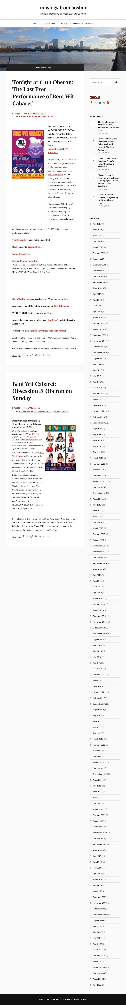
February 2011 (99, 815)
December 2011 (99, 756)
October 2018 (99, 276)
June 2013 (97, 651)
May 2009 (97, 938)
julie (17, 113)
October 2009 (99, 908)
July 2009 (97, 926)
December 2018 (99, 265)
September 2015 (100, 493)
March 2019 (98, 247)
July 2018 (97, 294)
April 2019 (97, 241)
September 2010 (100, 844)
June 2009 (97, 932)
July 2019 (97, 224)
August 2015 (98, 499)
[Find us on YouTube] (108, 102)
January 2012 (98, 750)
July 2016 (97, 434)
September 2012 (100, 704)
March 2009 (98, 949)
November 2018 (100, 270)
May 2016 (97, 446)
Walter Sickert (46, 313)
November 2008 (100, 967)
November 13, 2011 (37, 113)
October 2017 (99, 346)
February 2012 (99, 745)
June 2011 (97, 791)
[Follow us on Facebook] (91, 102)
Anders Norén (80, 999)
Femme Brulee (35, 246)
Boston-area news (28, 117)
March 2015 (98, 528)
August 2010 (98, 850)
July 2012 (97, 715)
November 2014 (100, 551)
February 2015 (99, 534)
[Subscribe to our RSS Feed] (103, 102)
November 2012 (100, 692)
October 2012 (99, 698)
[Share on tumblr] (44, 355)
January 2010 (98, 891)
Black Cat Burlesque (22, 298)
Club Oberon (33, 433)
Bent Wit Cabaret (55, 174)
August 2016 (98, 428)
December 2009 (99, 897)
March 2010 (98, 879)
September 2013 (100, 633)
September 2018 (100, 282)
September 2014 (100, 563)
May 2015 (97, 516)
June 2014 (97, 581)
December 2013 (99, 616)
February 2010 (99, 885)
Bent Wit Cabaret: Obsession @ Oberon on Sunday (42, 390)
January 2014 (98, 610)
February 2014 (99, 604)
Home (35, 23)
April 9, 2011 (34, 408)
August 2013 (98, 639)
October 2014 (99, 557)
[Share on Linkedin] (40, 355)
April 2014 (97, 592)
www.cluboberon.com (32, 439)
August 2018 (98, 288)
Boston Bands (26, 411)
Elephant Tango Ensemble (24, 260)
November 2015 (100, 481)
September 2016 (100, 423)
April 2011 (97, 803)
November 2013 (100, 622)
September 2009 (100, 914)
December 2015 (99, 475)
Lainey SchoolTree (21, 253)
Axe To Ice (52, 320)
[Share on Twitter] (27, 355)
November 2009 (100, 903)
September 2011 (100, 774)
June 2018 (97, 300)
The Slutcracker (19, 239)
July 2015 (97, 505)
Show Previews (45, 117)
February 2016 (99, 464)
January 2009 (98, 961)
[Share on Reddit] (31, 355)
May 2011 (97, 797)
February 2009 (99, 955)
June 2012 (97, 721)
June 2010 (97, 862)
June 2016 (97, 440)
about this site (49, 23)
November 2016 (100, 411)
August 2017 (98, 358)
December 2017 (99, 335)
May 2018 (97, 305)
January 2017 (98, 399)
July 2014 (97, 575)
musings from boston (63, 7)
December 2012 (99, 686)
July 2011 (97, 786)
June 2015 (97, 510)
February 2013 (99, 674)
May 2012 (97, 727)
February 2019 (99, 253)
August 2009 (98, 920)
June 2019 (97, 229)
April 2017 (97, 382)
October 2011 (99, 768)
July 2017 (97, 364)
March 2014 (98, 598)
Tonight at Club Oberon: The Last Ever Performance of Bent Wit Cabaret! (43, 92)
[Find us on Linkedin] (99, 102)
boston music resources (83, 23)
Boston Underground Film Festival (49, 330)
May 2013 (97, 657)
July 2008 (97, 985)
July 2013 (97, 645)
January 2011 (98, 821)
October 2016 (99, 417)
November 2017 (100, 341)
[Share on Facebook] (23, 355)
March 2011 (98, 809)
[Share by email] (48, 355)
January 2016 (98, 469)
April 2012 (97, 733)
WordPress (56, 999)
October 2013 (99, 628)
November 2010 (100, 832)
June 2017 (97, 370)
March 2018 (98, 317)
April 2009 (97, 944)
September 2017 (100, 352)
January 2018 (98, 329)
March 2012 (98, 739)
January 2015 (98, 540)
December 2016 (99, 405)
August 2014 (98, 569)
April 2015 (97, 522)
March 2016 (98, 458)
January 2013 (98, 680)
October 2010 (99, 838)
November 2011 (100, 762)
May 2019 (97, 235)
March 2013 (98, 668)
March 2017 (98, 387)
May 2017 (97, 376)
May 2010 (97, 868)
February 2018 (99, 323)
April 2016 (97, 452)
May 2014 (97, 586)
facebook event (55, 148)
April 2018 (97, 311)
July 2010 (97, 856)
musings (64, 23)
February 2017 (99, 393)
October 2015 (99, 487)
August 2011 (98, 780)
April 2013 (97, 663)
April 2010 (97, 873)
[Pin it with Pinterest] (35, 355)
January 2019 (98, 259)
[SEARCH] (116, 82)
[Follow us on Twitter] (95, 102)
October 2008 (99, 973)
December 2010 (99, 826)
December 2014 (99, 545)
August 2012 (98, 709)
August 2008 (98, 979)
